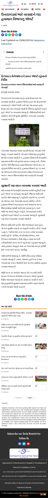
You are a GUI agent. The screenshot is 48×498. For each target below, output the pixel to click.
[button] (2, 34)
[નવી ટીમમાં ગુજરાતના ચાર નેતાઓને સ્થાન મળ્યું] (41, 346)
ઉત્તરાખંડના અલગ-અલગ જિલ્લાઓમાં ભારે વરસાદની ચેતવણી (23, 62)
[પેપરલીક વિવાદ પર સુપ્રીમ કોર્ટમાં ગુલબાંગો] (41, 338)
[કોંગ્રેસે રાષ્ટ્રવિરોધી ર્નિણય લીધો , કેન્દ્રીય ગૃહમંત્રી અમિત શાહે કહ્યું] (41, 314)
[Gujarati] (44, 494)
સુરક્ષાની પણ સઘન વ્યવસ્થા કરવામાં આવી (18, 68)
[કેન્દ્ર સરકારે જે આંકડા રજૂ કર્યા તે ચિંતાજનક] (41, 358)
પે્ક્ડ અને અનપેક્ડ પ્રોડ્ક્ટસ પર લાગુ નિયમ (17, 368)
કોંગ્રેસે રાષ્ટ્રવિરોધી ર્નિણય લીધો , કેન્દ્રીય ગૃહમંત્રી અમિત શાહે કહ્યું (16, 314)
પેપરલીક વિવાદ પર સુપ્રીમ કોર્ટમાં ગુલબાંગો (16, 336)
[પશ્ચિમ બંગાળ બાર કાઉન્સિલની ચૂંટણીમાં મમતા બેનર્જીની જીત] (41, 326)
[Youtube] (28, 444)
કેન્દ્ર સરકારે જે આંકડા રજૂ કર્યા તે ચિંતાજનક (13, 358)
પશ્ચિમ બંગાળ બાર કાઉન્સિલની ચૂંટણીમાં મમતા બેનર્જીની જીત (15, 325)
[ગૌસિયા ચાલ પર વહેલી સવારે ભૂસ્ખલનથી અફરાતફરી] (41, 387)
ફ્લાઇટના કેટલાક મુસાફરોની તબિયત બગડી (17, 377)
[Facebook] (20, 444)
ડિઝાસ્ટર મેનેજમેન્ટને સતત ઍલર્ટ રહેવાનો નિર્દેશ (21, 57)
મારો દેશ (5, 25)
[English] (41, 494)
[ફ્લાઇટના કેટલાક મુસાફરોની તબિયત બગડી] (41, 378)
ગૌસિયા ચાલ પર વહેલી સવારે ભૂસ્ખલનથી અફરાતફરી (16, 387)
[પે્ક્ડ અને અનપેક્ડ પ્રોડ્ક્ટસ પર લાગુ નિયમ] (41, 370)
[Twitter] (24, 444)
